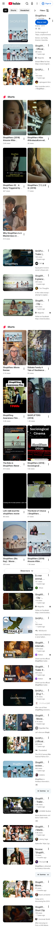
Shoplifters (40, 15)
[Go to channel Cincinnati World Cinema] (36, 919)
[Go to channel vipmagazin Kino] (37, 82)
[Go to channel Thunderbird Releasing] (37, 750)
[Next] (34, 10)
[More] (47, 790)
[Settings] (37, 3)
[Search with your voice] (32, 3)
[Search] (27, 3)
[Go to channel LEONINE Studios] (37, 811)
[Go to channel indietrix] (37, 775)
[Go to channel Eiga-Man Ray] (37, 728)
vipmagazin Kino (45, 82)
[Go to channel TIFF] (37, 263)
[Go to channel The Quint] (37, 862)
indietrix (42, 775)
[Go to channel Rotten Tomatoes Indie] (36, 655)
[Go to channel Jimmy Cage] (37, 839)
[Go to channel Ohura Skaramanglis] (37, 588)
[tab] (5, 10)
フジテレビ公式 (44, 703)
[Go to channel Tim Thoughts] (37, 288)
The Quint (42, 862)
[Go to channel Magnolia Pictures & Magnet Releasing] (36, 58)
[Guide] (3, 3)
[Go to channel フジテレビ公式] (37, 703)
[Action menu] (48, 45)
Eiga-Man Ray (44, 728)
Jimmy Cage (43, 839)
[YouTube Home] (14, 3)
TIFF (40, 263)
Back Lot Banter (44, 895)
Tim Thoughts (44, 288)
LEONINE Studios (45, 811)
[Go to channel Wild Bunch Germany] (37, 630)
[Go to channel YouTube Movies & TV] (36, 18)
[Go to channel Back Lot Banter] (37, 894)
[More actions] (23, 138)
